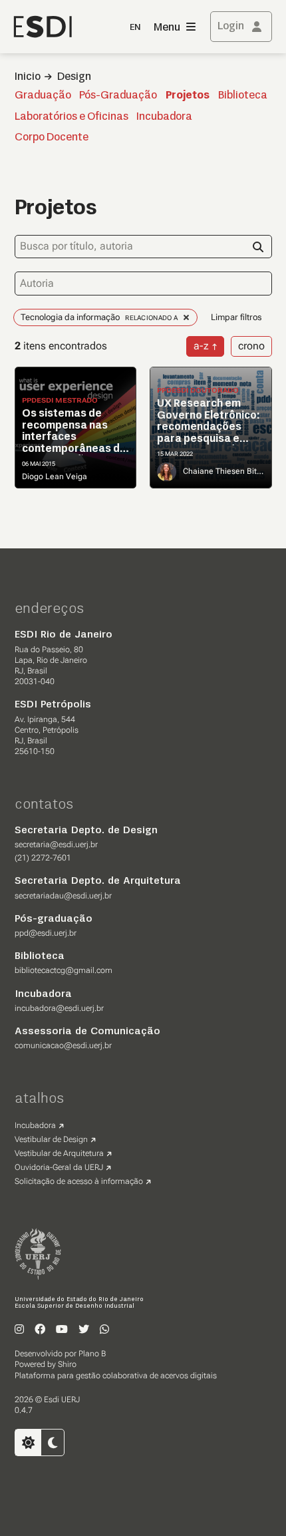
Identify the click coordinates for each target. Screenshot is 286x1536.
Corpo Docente (51, 137)
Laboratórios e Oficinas (71, 117)
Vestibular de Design (51, 1139)
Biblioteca (242, 96)
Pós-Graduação (118, 96)
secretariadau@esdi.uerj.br (63, 895)
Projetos (188, 96)
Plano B (92, 1353)
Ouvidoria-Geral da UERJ (59, 1167)
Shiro (67, 1364)
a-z (201, 345)
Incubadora (164, 117)
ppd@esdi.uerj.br (45, 933)
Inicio (28, 77)
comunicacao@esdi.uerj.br (63, 1045)
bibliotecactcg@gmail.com (63, 970)
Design (74, 77)
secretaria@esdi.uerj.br (56, 844)
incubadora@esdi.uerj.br (59, 1008)
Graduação (43, 96)
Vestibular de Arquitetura (59, 1153)
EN (135, 27)
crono (251, 345)
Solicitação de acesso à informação (79, 1181)
